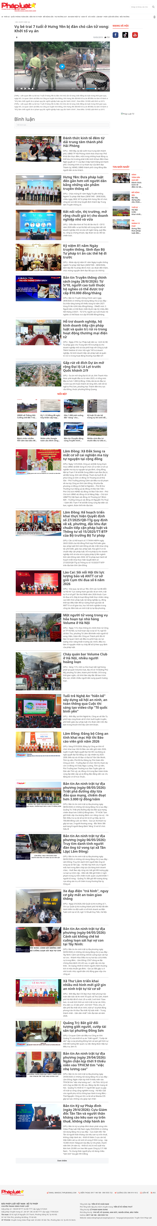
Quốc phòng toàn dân (20, 17)
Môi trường (124, 17)
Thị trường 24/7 (60, 17)
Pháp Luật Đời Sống (111, 17)
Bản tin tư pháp (36, 17)
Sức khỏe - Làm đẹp (95, 17)
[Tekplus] (62, 125)
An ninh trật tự (74, 17)
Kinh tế (84, 17)
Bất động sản (48, 17)
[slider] (51, 89)
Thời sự (7, 17)
